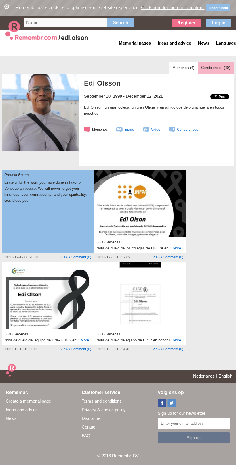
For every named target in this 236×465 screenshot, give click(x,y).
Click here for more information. (173, 7)
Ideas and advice (22, 409)
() (75, 257)
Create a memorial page (28, 401)
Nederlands (204, 376)
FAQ (86, 435)
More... (178, 248)
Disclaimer (92, 418)
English (225, 376)
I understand (218, 8)
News (11, 418)
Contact (89, 426)
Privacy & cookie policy (104, 409)
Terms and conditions (102, 401)
